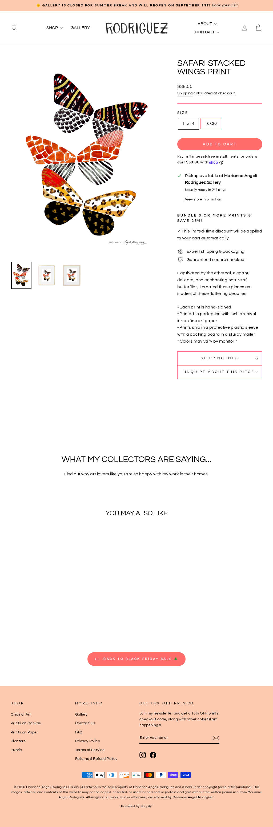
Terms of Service (90, 750)
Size (182, 113)
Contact (205, 32)
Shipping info (220, 358)
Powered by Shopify (136, 806)
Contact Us (85, 723)
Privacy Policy (87, 741)
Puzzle (16, 750)
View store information (203, 199)
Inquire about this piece (219, 372)
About (205, 24)
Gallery (80, 28)
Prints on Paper (24, 732)
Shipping (185, 93)
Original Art (21, 714)
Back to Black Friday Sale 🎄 (140, 659)
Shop (52, 28)
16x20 (211, 123)
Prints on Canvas (26, 723)
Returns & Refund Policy (96, 759)
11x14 (188, 123)
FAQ (79, 732)
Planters (18, 741)
